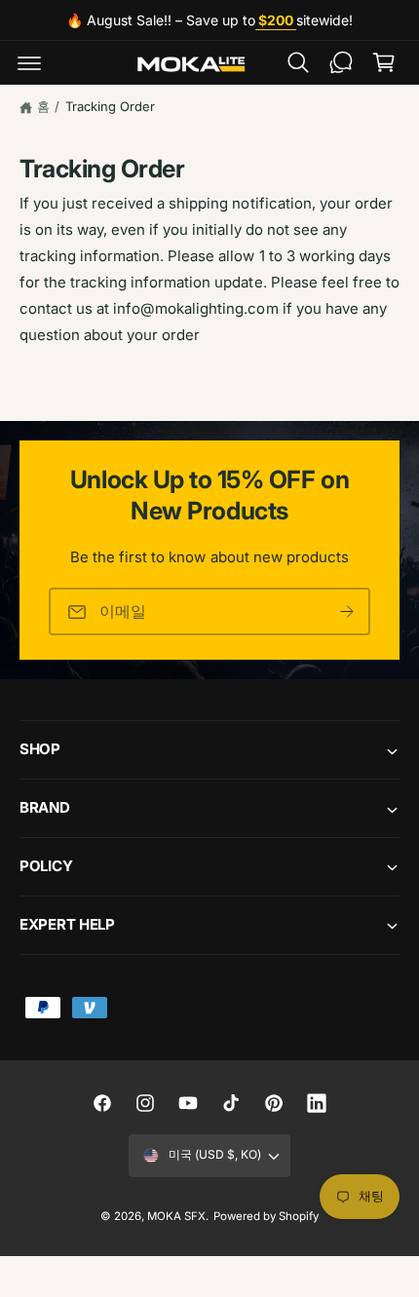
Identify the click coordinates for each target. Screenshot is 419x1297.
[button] (29, 62)
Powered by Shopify (266, 1216)
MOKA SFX (176, 1216)
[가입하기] (346, 611)
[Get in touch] (341, 62)
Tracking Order (110, 106)
